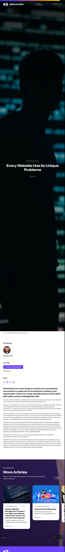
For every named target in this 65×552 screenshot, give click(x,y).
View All (57, 478)
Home (4, 333)
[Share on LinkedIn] (7, 382)
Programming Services (32, 161)
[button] (60, 4)
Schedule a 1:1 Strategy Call (13, 367)
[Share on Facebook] (14, 382)
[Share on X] (10, 382)
